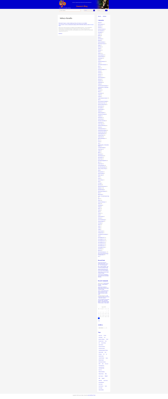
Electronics (99, 79)
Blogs (99, 37)
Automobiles (100, 32)
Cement (99, 48)
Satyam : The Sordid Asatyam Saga (103, 196)
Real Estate (99, 184)
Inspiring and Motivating (102, 125)
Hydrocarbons (100, 117)
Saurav (99, 290)
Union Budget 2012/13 (101, 240)
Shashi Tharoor (106, 380)
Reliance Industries (102, 371)
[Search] (94, 10)
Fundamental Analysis (102, 348)
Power (99, 178)
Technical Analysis (101, 221)
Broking (99, 45)
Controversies (100, 58)
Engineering (100, 80)
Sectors (99, 200)
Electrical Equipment (101, 77)
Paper (99, 170)
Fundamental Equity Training (103, 350)
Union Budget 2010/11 (101, 237)
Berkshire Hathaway (101, 339)
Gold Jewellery (100, 107)
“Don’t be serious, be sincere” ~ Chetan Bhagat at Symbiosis (103, 284)
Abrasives (99, 22)
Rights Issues (100, 194)
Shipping (99, 206)
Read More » (60, 33)
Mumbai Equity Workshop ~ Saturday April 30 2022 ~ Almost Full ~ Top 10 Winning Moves (103, 263)
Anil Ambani (100, 337)
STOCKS (99, 213)
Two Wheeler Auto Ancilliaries (102, 234)
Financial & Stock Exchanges (102, 85)
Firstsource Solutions (102, 346)
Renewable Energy (101, 189)
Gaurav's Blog (81, 6)
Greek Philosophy (100, 109)
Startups (99, 210)
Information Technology (101, 120)
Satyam (106, 376)
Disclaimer (104, 16)
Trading (99, 229)
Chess (99, 51)
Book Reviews (100, 38)
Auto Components (101, 30)
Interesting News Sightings (72, 24)
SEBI (98, 198)
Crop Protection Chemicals (102, 64)
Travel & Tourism (100, 231)
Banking (99, 35)
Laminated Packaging (101, 147)
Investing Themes (100, 135)
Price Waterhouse (101, 365)
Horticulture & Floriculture (102, 114)
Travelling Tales (100, 232)
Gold (105, 352)
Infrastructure (100, 122)
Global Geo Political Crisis (102, 104)
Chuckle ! (99, 53)
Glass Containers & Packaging (102, 101)
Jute (98, 143)
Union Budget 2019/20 (101, 247)
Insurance (99, 127)
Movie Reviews (100, 157)
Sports (99, 208)
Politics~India (100, 175)
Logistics (99, 150)
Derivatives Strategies (101, 69)
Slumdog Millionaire (101, 382)
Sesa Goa (100, 380)
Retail (99, 192)
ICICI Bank (100, 354)
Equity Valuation (101, 344)
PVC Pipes (99, 183)
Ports (99, 176)
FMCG (99, 91)
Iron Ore (99, 141)
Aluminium (99, 27)
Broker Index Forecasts (101, 43)
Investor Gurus (100, 136)
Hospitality (99, 115)
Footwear (99, 96)
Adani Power (100, 335)
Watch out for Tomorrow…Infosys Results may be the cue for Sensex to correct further (73, 23)
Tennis (99, 226)
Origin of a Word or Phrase (102, 168)
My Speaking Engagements (102, 160)
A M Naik (105, 335)
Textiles (99, 227)
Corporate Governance (101, 61)
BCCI (104, 337)
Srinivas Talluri (101, 384)
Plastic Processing (101, 173)
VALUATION (100, 248)
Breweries (99, 40)
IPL (106, 354)
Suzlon (106, 386)
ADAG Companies (101, 24)
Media (99, 152)
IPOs (98, 140)
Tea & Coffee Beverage (101, 219)
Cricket (107, 339)
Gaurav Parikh (101, 352)
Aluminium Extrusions (101, 29)
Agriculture (99, 25)
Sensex (89, 24)
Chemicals (99, 50)
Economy (66, 24)
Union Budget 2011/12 (101, 239)
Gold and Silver (100, 106)
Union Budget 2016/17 (101, 245)
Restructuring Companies (102, 191)
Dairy (99, 66)
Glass (99, 99)
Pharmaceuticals (100, 171)
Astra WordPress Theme (91, 395)
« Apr (99, 320)
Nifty (98, 162)
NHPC (99, 363)
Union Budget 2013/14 (101, 242)
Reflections (85, 24)
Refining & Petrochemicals (102, 186)
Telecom (99, 224)
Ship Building (100, 205)
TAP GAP (99, 218)
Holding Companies (101, 112)
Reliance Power (101, 373)
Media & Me (100, 154)
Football (99, 94)
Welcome (99, 16)
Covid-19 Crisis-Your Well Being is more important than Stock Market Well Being (103, 275)
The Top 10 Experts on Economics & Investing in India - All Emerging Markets (103, 300)
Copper (99, 59)
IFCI (103, 354)
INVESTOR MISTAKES (80, 24)
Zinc (98, 256)
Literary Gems (100, 149)
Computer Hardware (101, 56)
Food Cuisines (100, 93)
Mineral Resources (101, 155)
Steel (99, 211)
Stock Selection (101, 386)
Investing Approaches (101, 133)
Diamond (99, 71)
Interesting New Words (101, 128)
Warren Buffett (101, 389)
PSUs (99, 181)
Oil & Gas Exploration (101, 165)
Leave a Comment (61, 24)
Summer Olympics (101, 216)
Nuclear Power (100, 163)
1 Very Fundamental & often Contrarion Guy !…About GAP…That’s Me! (103, 296)
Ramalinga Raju (101, 367)
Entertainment (100, 82)
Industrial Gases (100, 119)
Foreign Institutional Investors (102, 98)
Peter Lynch (106, 363)
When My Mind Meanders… (102, 252)
